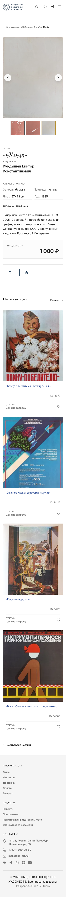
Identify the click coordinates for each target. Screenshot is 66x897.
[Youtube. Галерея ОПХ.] (30, 863)
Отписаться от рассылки (18, 824)
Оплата (7, 787)
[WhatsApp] (17, 863)
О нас (6, 772)
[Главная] (7, 27)
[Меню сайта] (59, 7)
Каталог (55, 300)
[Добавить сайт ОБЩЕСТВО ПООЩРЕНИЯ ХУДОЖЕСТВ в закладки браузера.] (45, 7)
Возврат (8, 793)
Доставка (9, 782)
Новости (8, 808)
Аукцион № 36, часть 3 (23, 27)
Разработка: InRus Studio (33, 886)
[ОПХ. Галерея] (11, 863)
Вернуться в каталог (19, 744)
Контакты (9, 777)
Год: (37, 196)
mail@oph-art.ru (18, 855)
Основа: (8, 189)
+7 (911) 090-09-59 (19, 849)
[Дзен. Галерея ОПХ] (23, 863)
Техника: (40, 189)
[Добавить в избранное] (58, 406)
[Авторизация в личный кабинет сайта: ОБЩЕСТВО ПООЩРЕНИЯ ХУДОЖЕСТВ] (52, 7)
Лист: (6, 196)
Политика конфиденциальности (22, 819)
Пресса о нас (10, 814)
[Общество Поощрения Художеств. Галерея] (4, 863)
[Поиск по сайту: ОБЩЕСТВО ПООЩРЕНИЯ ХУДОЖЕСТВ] (37, 7)
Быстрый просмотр (33, 350)
